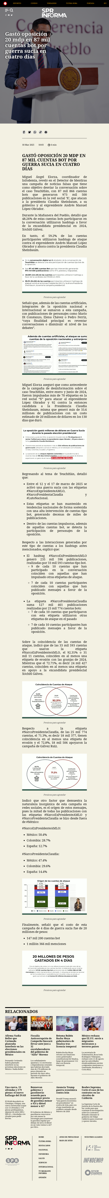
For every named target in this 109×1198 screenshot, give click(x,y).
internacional (46, 1167)
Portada (44, 3)
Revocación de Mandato (67, 3)
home (41, 1137)
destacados (44, 1145)
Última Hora (25, 3)
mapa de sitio (66, 1140)
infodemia (44, 1154)
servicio (43, 1162)
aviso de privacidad (69, 1137)
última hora (45, 1141)
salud (42, 1158)
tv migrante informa (45, 1172)
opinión (42, 1177)
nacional (43, 1150)
